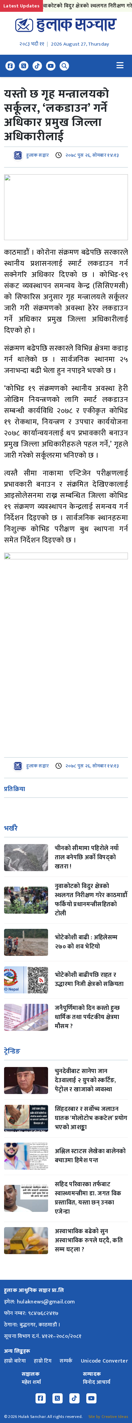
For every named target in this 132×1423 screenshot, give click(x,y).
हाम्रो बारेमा (15, 1361)
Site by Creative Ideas (108, 1416)
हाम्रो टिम (42, 1361)
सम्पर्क (66, 1361)
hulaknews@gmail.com (46, 1301)
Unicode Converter (104, 1361)
